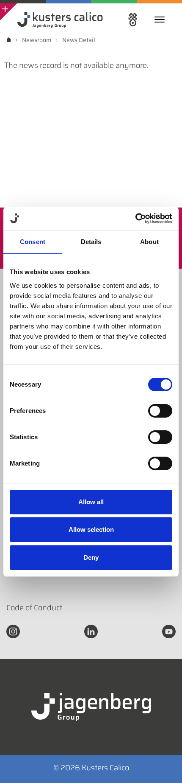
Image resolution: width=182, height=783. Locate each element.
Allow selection (91, 529)
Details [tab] (91, 241)
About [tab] (149, 241)
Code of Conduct (34, 608)
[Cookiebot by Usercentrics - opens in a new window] (135, 218)
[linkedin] (91, 631)
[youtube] (169, 631)
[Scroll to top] (164, 765)
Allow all (91, 501)
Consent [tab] (32, 241)
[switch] (160, 411)
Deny (91, 557)
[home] (8, 39)
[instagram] (13, 631)
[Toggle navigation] (161, 19)
